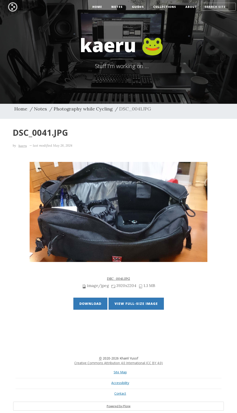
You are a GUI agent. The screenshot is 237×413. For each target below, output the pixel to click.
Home (97, 7)
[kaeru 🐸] (12, 6)
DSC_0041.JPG (118, 279)
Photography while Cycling (83, 109)
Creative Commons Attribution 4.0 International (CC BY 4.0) (118, 363)
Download (90, 303)
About (191, 7)
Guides (138, 7)
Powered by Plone (119, 406)
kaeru (23, 146)
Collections (164, 7)
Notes (117, 7)
